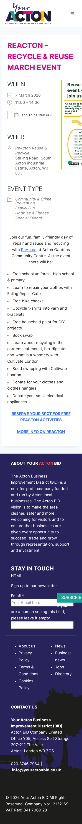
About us (27, 646)
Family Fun (25, 208)
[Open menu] (72, 13)
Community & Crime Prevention (33, 201)
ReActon (28, 249)
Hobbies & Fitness (32, 213)
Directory (63, 674)
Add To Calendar (35, 115)
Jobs (59, 667)
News (60, 646)
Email (17, 595)
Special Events (28, 218)
